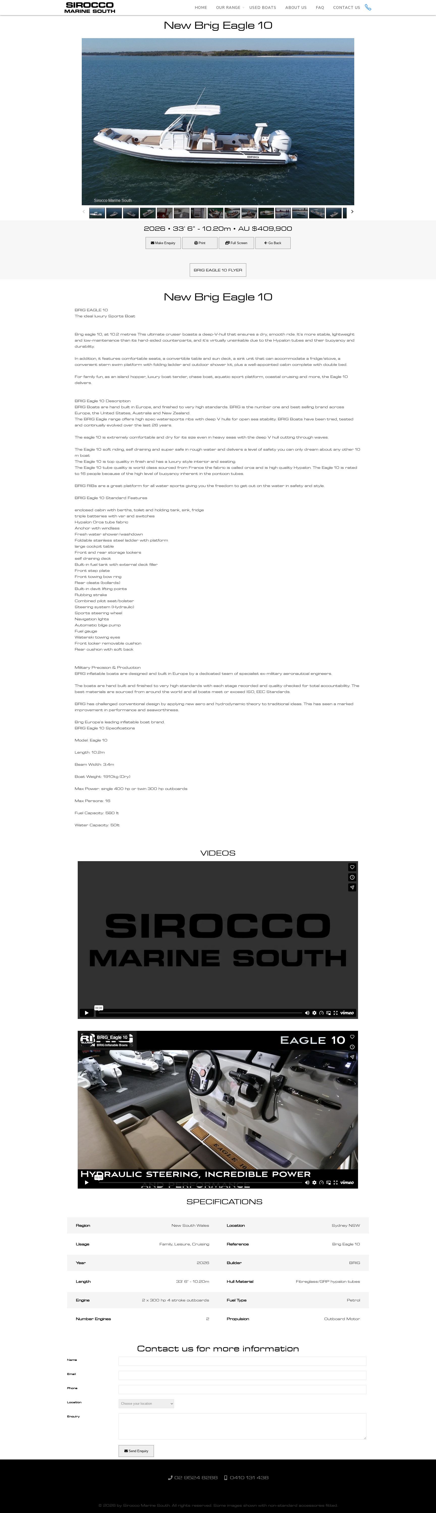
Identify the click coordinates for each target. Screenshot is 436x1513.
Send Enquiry (138, 1451)
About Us (296, 7)
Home (201, 7)
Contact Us (346, 7)
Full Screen (238, 243)
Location (74, 1402)
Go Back (274, 243)
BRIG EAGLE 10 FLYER (218, 270)
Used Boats (263, 7)
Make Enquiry (164, 243)
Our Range (228, 7)
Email (71, 1374)
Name (72, 1360)
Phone (72, 1388)
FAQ (320, 7)
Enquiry (73, 1416)
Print (201, 243)
